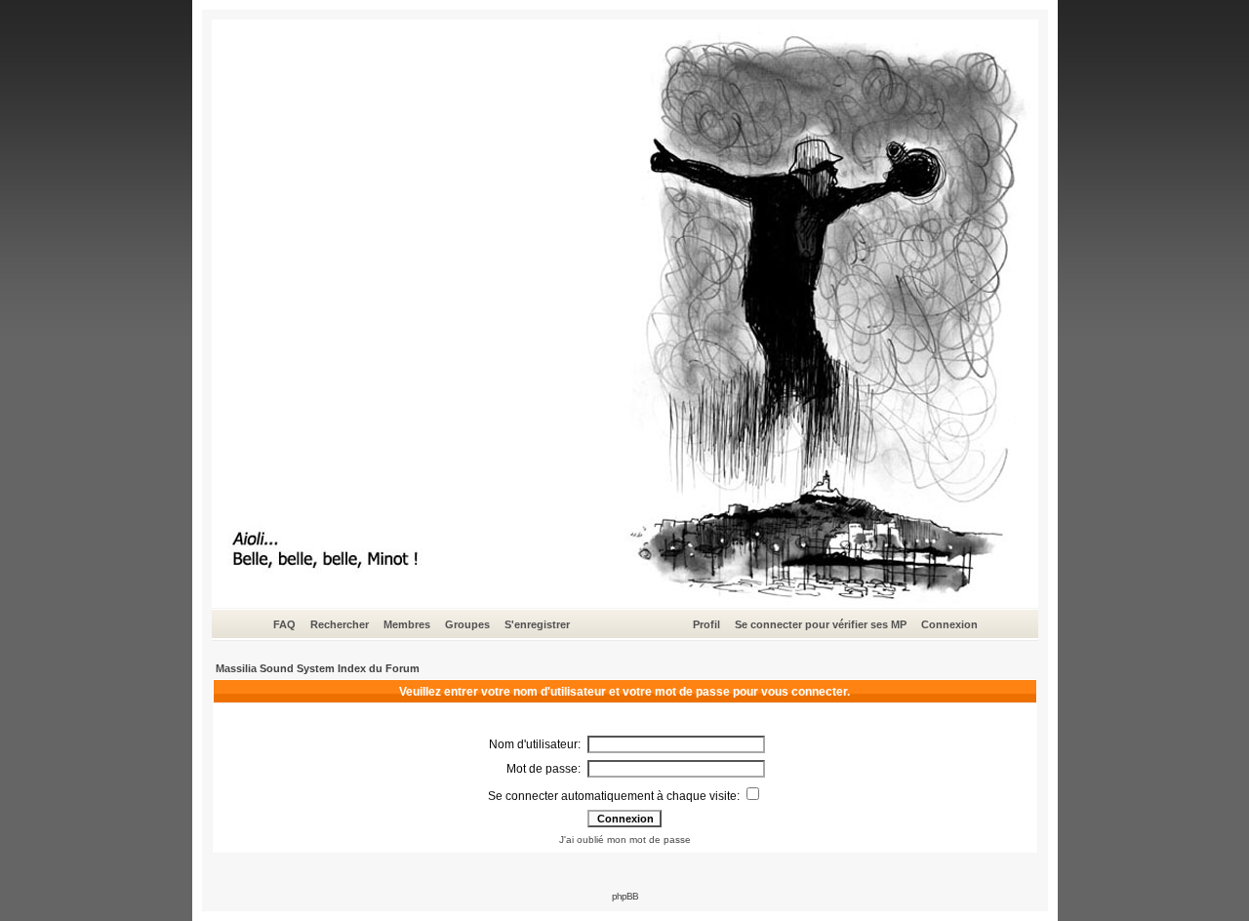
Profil (706, 624)
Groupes (467, 624)
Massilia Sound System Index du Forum (318, 668)
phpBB (625, 896)
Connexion (949, 624)
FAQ (284, 624)
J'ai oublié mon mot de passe (625, 839)
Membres (406, 624)
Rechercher (339, 624)
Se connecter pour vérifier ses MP (821, 624)
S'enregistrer (537, 624)
